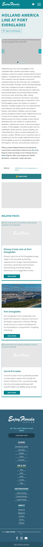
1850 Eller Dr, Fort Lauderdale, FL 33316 (26, 169)
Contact (21, 516)
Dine (21, 473)
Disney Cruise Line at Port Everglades (18, 250)
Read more (14, 276)
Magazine (21, 513)
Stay (21, 483)
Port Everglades (12, 311)
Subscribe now (21, 435)
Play (21, 470)
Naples (21, 453)
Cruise (21, 480)
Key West (21, 450)
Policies (21, 523)
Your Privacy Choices (21, 544)
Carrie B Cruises (12, 371)
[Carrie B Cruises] (21, 355)
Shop (21, 476)
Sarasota (21, 460)
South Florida (21, 500)
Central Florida (21, 496)
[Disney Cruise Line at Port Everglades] (21, 233)
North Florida (21, 493)
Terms (21, 520)
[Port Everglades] (21, 296)
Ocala (21, 456)
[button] (17, 62)
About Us (21, 510)
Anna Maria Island (21, 447)
